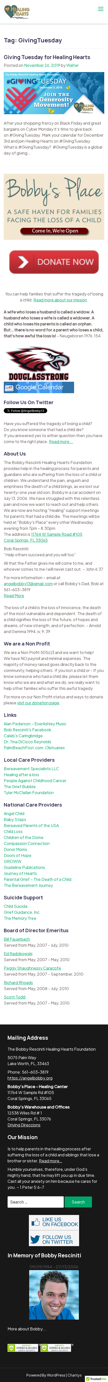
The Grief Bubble (20, 786)
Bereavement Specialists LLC (31, 768)
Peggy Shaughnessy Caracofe (32, 968)
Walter (72, 65)
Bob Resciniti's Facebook (27, 729)
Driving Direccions (24, 1124)
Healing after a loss (21, 774)
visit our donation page (38, 702)
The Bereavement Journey (28, 885)
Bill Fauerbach (17, 939)
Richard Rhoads (18, 982)
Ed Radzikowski (18, 953)
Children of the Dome (23, 837)
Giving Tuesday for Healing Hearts (47, 57)
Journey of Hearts (20, 873)
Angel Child (14, 813)
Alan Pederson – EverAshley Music (35, 723)
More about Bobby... (27, 1328)
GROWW (12, 861)
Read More (14, 595)
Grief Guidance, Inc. (22, 912)
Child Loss (13, 831)
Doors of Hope (17, 855)
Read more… (50, 1160)
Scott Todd (14, 997)
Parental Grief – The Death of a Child (37, 879)
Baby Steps (15, 819)
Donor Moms (15, 849)
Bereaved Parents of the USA (31, 825)
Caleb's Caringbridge (23, 735)
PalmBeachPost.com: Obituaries (34, 747)
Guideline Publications (24, 867)
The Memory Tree (20, 918)
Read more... (61, 441)
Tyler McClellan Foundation (29, 792)
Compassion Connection (27, 843)
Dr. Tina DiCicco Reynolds (27, 741)
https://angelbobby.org (30, 1078)
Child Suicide (16, 906)
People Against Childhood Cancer (35, 780)
